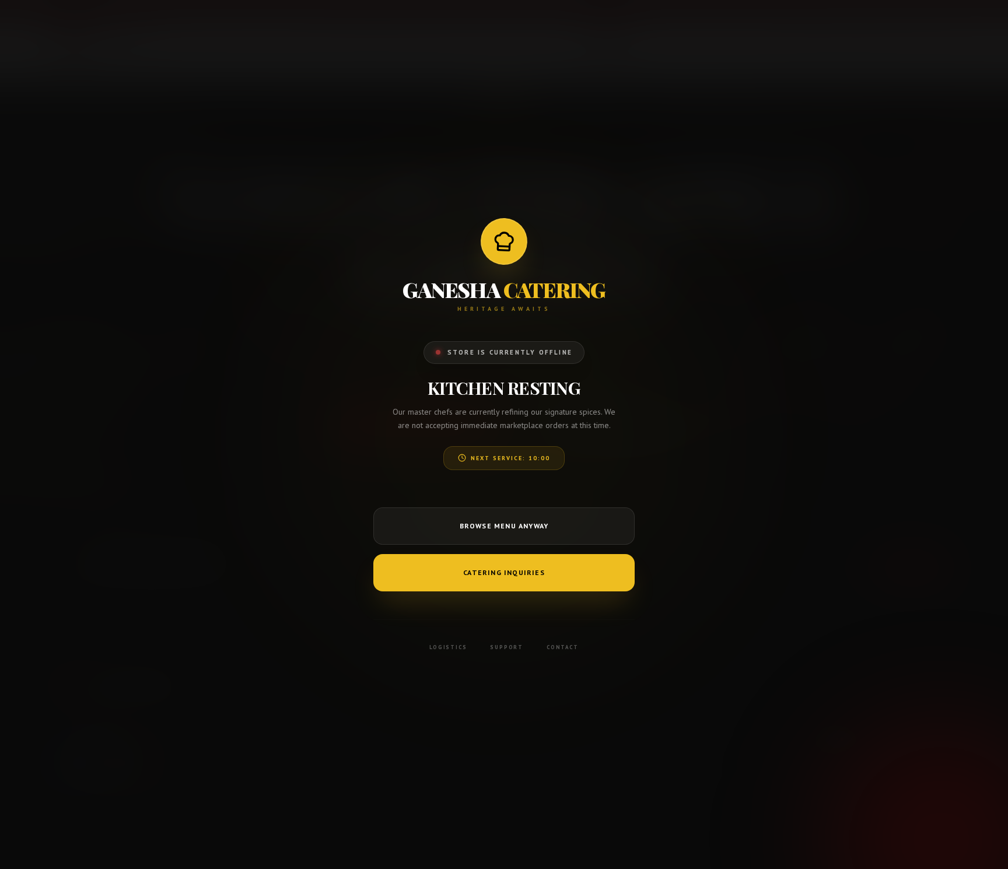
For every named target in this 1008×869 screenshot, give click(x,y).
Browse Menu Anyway (504, 525)
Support (506, 647)
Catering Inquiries (504, 572)
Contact (563, 647)
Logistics (448, 647)
